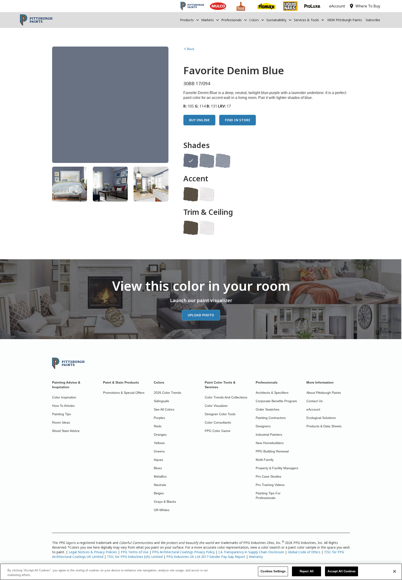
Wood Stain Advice (66, 431)
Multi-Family (265, 460)
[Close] (394, 571)
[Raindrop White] (206, 194)
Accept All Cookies (341, 571)
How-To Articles (63, 406)
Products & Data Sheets (324, 426)
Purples (159, 418)
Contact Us (314, 401)
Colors (254, 20)
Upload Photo (201, 315)
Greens (159, 451)
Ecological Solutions (321, 418)
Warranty (256, 556)
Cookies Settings (273, 571)
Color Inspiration (64, 397)
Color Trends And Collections (226, 397)
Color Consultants (218, 422)
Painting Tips (61, 414)
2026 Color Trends (167, 393)
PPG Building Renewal (272, 451)
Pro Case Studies (268, 476)
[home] (36, 20)
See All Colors (164, 409)
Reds (157, 426)
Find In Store (237, 120)
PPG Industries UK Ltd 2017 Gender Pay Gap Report (205, 556)
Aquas (158, 460)
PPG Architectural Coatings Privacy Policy (183, 552)
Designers (263, 426)
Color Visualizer (216, 406)
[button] (189, 20)
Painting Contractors (271, 418)
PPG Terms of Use (134, 552)
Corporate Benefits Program (276, 401)
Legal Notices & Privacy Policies (93, 552)
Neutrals (160, 485)
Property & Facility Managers (277, 468)
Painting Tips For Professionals (268, 495)
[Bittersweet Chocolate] (190, 194)
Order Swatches (267, 409)
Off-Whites (161, 510)
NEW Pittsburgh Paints (344, 20)
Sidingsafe (161, 401)
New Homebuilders (270, 443)
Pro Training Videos (270, 485)
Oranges (160, 434)
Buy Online (199, 120)
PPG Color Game (217, 431)
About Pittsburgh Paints (323, 393)
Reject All (307, 571)
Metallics (160, 476)
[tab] (69, 184)
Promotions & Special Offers (123, 393)
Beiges (159, 493)
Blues (158, 468)
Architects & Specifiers (272, 393)
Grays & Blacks (165, 501)
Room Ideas (61, 422)
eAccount (313, 409)
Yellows (159, 443)
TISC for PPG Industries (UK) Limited (135, 556)
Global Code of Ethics (304, 552)
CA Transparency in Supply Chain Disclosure (251, 552)
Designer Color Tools (220, 414)
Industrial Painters (269, 434)
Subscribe (373, 20)
